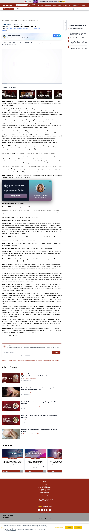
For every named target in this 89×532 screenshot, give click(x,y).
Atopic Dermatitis (33, 9)
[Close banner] (87, 2)
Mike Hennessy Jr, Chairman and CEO (31, 433)
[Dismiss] (50, 181)
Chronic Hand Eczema (41, 9)
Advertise (44, 483)
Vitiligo (85, 9)
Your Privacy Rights (44, 492)
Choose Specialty (7, 8)
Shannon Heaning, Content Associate (31, 392)
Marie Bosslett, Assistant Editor (29, 378)
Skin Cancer (80, 9)
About (44, 481)
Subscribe (55, 352)
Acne (28, 9)
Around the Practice (9, 20)
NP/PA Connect (34, 5)
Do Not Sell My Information (44, 487)
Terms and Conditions (44, 489)
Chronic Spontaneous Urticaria (51, 9)
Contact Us (44, 484)
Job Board (44, 486)
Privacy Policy (44, 491)
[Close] (86, 527)
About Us (41, 518)
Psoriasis (75, 9)
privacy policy (27, 355)
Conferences (48, 5)
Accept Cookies (78, 527)
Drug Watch (61, 9)
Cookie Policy (13, 530)
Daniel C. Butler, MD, (27, 419)
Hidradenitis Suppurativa (68, 9)
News (38, 5)
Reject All (69, 527)
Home (3, 20)
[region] (44, 528)
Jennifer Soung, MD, (27, 406)
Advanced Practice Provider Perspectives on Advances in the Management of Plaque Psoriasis (38, 360)
